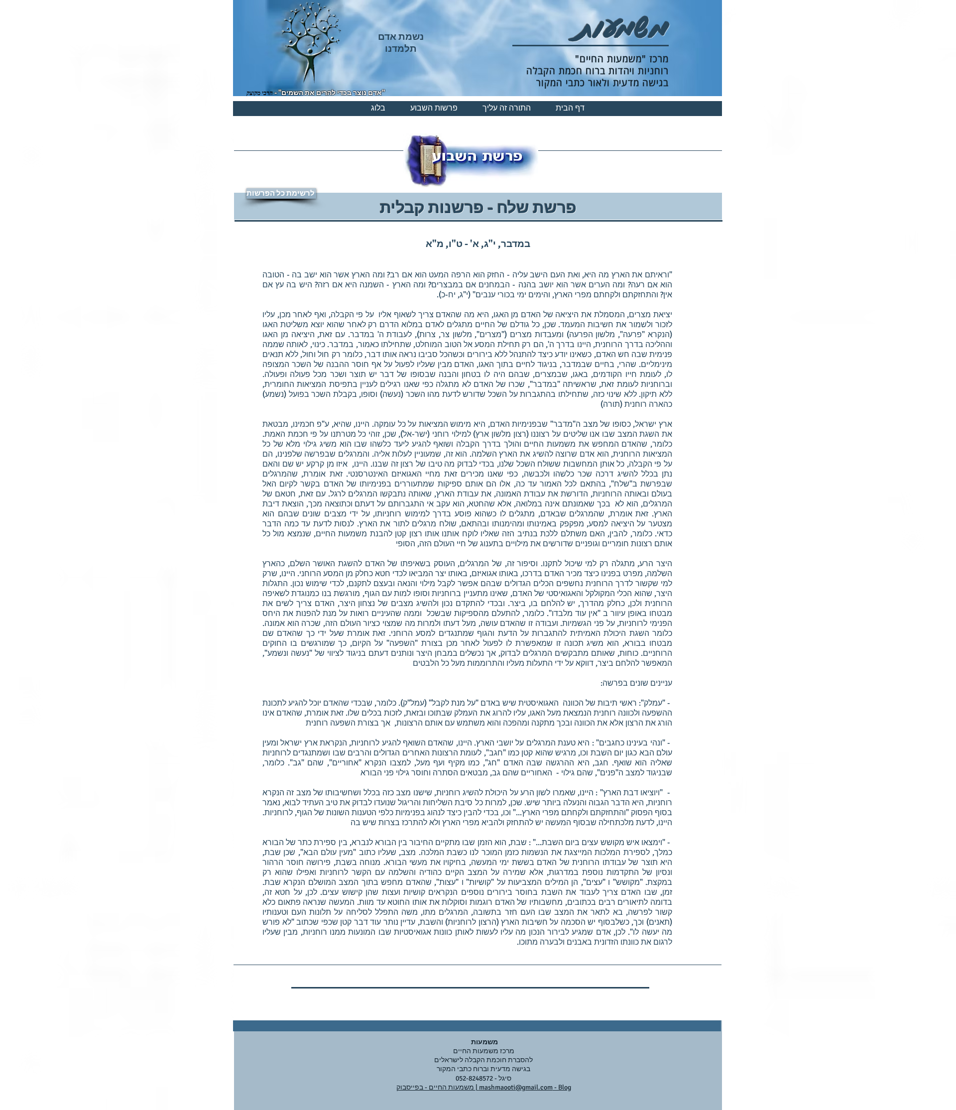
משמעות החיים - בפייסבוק (436, 1087)
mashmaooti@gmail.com (516, 1087)
